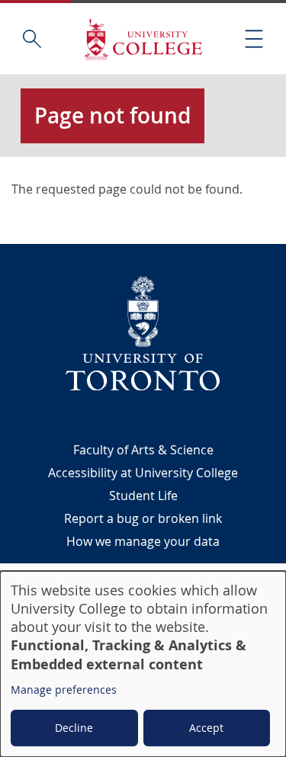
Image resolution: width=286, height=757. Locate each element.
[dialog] (143, 664)
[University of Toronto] (143, 333)
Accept (206, 727)
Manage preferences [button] (64, 689)
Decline (74, 727)
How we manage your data (143, 541)
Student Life (143, 495)
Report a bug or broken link (143, 518)
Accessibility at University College (143, 472)
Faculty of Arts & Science (143, 449)
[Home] (143, 38)
